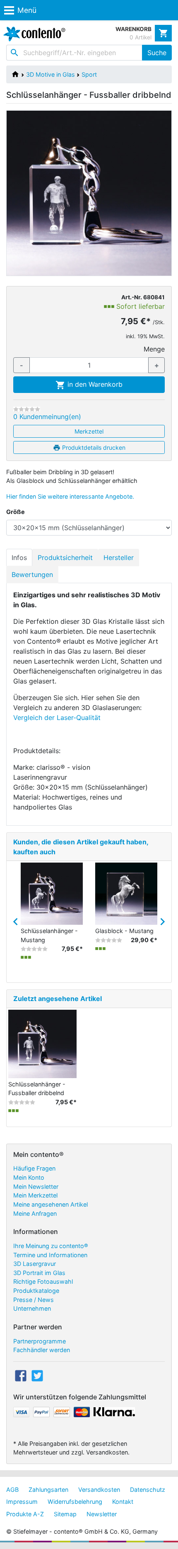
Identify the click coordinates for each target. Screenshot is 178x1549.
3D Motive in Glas (50, 74)
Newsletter (102, 1513)
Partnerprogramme (39, 1341)
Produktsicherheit (65, 557)
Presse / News (33, 1299)
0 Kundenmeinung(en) (47, 416)
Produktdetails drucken (92, 447)
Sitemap (65, 1513)
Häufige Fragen (34, 1168)
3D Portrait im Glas (39, 1272)
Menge (154, 349)
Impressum (22, 1501)
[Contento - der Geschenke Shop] (32, 34)
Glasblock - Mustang (124, 930)
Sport (89, 74)
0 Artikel (141, 37)
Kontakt (122, 1501)
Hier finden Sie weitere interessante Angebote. (70, 496)
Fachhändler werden (41, 1349)
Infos (19, 557)
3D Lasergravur (34, 1263)
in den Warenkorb (94, 384)
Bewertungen (32, 574)
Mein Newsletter (35, 1186)
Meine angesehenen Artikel (50, 1204)
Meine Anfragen (35, 1213)
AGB (12, 1489)
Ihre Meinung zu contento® (50, 1245)
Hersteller (118, 557)
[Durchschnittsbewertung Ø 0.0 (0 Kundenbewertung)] (26, 409)
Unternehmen (32, 1308)
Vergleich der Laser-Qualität (57, 717)
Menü (26, 10)
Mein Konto (28, 1177)
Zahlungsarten (48, 1489)
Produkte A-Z (25, 1513)
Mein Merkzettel (35, 1195)
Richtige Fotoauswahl (43, 1281)
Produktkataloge (36, 1290)
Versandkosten (99, 1489)
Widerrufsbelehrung (75, 1501)
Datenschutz (147, 1489)
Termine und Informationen (50, 1254)
